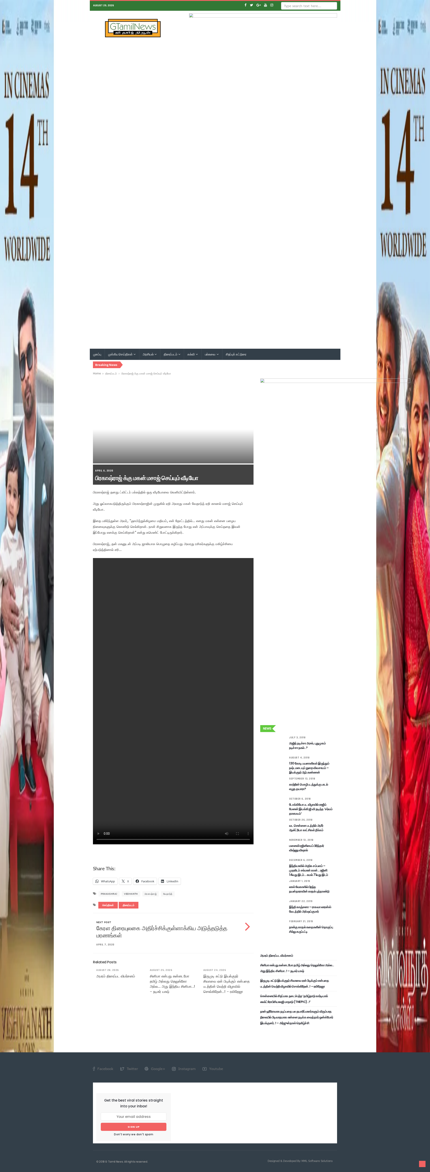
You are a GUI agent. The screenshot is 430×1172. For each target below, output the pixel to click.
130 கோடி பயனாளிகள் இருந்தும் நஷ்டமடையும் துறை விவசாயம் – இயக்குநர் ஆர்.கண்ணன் (309, 768)
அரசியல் (148, 354)
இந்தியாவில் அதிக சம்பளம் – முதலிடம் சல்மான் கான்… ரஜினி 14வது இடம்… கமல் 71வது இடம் (308, 870)
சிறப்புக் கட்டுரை (236, 354)
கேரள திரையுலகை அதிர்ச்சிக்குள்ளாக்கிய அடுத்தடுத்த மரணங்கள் (161, 931)
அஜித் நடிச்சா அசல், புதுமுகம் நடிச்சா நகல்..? (307, 745)
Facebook (104, 1069)
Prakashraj (109, 893)
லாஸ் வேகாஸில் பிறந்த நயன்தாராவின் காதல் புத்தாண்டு (309, 889)
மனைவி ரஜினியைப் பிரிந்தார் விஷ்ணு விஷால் (306, 847)
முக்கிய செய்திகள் (120, 354)
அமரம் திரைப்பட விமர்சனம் (115, 976)
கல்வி (191, 354)
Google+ (157, 1069)
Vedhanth (131, 893)
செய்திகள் (108, 905)
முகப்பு (97, 354)
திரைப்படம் (171, 354)
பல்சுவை (210, 354)
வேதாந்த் (167, 893)
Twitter (132, 1069)
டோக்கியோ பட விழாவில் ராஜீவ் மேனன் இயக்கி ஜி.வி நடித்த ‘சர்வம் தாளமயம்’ (310, 809)
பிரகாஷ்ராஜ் (151, 893)
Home (97, 373)
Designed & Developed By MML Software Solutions (300, 1160)
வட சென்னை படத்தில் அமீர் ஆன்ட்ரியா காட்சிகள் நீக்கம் (306, 827)
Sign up (134, 1127)
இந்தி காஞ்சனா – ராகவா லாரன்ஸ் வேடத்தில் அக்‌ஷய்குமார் (310, 909)
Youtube (215, 1069)
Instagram (186, 1069)
